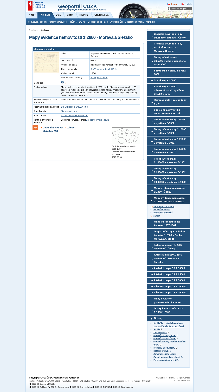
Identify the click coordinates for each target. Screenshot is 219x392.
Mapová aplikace (69, 111)
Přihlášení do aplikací (180, 9)
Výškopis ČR (116, 22)
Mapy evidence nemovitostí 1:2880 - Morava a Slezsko (170, 200)
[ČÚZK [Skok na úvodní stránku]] (37, 6)
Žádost (71, 127)
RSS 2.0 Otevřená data (123, 387)
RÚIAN (73, 22)
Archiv (156, 329)
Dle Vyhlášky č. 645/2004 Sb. (104, 69)
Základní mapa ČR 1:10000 (169, 268)
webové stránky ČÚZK (164, 338)
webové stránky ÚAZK (164, 335)
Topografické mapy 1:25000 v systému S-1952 (170, 141)
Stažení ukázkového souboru (74, 115)
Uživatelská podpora (115, 381)
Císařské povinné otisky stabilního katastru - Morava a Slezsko (168, 47)
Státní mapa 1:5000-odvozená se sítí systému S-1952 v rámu (169, 90)
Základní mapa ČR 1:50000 (169, 280)
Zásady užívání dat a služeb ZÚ (168, 357)
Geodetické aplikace (98, 22)
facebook (129, 381)
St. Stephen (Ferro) (99, 77)
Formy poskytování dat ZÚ (166, 360)
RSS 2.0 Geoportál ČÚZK (43, 384)
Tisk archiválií (160, 332)
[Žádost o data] (66, 83)
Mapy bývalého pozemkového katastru (167, 300)
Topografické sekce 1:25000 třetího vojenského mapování (170, 61)
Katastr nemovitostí (58, 22)
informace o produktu (163, 206)
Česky (174, 4)
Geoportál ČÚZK (82, 7)
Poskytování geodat (37, 22)
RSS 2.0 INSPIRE (102, 387)
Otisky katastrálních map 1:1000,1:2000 (168, 310)
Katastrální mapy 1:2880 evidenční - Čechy (168, 247)
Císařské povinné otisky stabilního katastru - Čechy (170, 35)
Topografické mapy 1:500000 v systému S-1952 (170, 180)
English (188, 4)
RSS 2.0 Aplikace (39, 387)
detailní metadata (161, 209)
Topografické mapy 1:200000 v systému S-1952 (170, 170)
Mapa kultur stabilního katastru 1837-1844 (167, 223)
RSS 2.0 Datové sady (60, 387)
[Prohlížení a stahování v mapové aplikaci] (62, 83)
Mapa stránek (162, 378)
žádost (156, 216)
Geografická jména (134, 22)
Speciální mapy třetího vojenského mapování (167, 111)
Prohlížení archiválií (162, 213)
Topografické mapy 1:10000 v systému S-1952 (170, 131)
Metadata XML (51, 131)
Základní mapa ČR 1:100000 (170, 286)
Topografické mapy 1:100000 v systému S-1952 (170, 160)
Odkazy (158, 318)
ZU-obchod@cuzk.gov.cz (97, 120)
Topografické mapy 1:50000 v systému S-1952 (170, 151)
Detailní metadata (53, 127)
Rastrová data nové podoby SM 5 (170, 102)
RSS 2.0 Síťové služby (82, 387)
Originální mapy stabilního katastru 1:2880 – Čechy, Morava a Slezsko (169, 235)
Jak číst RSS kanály (142, 381)
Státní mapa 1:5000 (165, 80)
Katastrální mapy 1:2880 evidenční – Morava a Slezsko (168, 258)
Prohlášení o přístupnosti (179, 378)
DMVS (82, 22)
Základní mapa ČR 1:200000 (170, 292)
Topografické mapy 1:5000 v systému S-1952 (169, 121)
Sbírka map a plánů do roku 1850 (170, 72)
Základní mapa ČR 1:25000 (169, 274)
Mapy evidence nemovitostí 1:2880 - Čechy (170, 190)
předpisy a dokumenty (164, 348)
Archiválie (150, 22)
